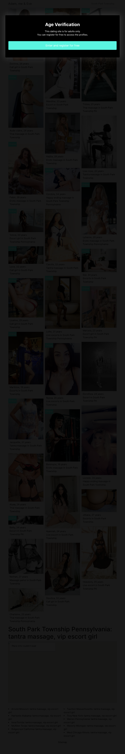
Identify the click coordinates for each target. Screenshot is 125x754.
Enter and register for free (62, 45)
